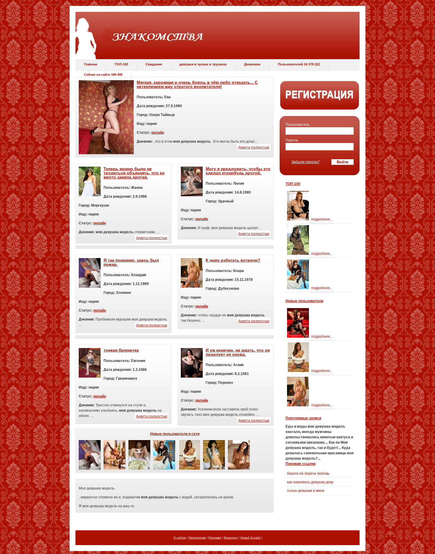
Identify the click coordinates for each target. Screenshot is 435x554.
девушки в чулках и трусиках (203, 64)
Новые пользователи (304, 301)
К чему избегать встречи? (233, 260)
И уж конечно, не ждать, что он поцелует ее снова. (238, 352)
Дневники (252, 64)
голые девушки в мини (305, 491)
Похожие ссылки (300, 464)
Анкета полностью (253, 147)
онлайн (157, 133)
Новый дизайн (250, 537)
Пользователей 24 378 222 (299, 64)
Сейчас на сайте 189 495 (103, 74)
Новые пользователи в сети (174, 434)
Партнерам (197, 537)
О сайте (179, 537)
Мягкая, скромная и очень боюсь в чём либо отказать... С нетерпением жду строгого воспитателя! (197, 84)
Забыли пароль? (305, 162)
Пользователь (298, 125)
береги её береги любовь (308, 473)
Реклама (214, 537)
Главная (90, 64)
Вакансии (231, 537)
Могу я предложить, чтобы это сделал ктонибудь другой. (238, 170)
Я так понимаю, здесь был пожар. (131, 262)
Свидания (154, 64)
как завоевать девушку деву (310, 482)
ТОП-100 (121, 64)
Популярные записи (303, 418)
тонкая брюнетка (121, 350)
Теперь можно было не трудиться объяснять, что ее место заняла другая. (134, 172)
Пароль (292, 140)
